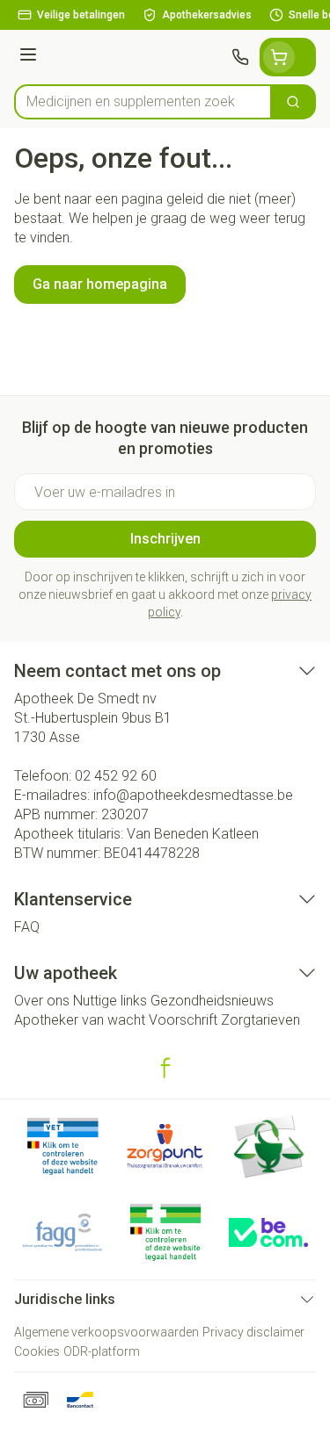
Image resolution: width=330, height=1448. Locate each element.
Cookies (37, 1351)
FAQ (27, 927)
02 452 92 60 (116, 775)
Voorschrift (183, 1020)
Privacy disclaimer (253, 1332)
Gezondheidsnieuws (212, 1000)
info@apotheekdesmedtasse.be (193, 795)
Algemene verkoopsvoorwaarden (106, 1332)
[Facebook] (165, 1068)
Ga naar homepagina (100, 284)
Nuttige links (110, 1000)
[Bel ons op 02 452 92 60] (240, 57)
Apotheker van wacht (79, 1020)
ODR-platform (101, 1351)
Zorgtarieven (260, 1020)
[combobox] (143, 101)
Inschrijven (165, 538)
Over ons (42, 1000)
